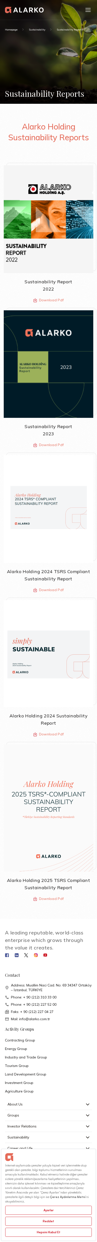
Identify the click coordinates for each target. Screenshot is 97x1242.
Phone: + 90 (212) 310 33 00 (33, 997)
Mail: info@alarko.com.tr (30, 1019)
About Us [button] (15, 1104)
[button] (88, 10)
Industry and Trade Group (26, 1057)
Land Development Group (25, 1074)
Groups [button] (13, 1115)
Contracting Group (20, 1040)
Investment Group (19, 1082)
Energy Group (16, 1048)
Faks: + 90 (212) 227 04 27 (32, 1011)
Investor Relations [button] (22, 1126)
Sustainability (37, 29)
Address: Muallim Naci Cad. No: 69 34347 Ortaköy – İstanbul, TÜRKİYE (51, 987)
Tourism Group (17, 1065)
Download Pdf (51, 300)
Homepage (11, 29)
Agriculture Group (19, 1091)
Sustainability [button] (18, 1137)
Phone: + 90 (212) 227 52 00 (33, 1004)
